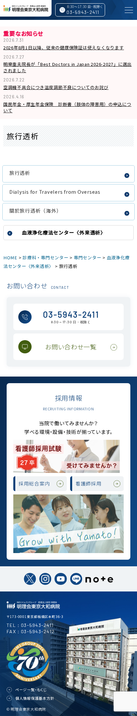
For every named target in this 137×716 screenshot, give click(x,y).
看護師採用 (88, 483)
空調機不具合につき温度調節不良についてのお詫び (55, 87)
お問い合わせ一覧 (71, 346)
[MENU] (128, 10)
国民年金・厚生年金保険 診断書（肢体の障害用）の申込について (67, 107)
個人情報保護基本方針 (35, 698)
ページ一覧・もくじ (31, 689)
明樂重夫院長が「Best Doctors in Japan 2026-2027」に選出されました (67, 67)
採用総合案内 (34, 483)
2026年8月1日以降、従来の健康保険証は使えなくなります (63, 47)
